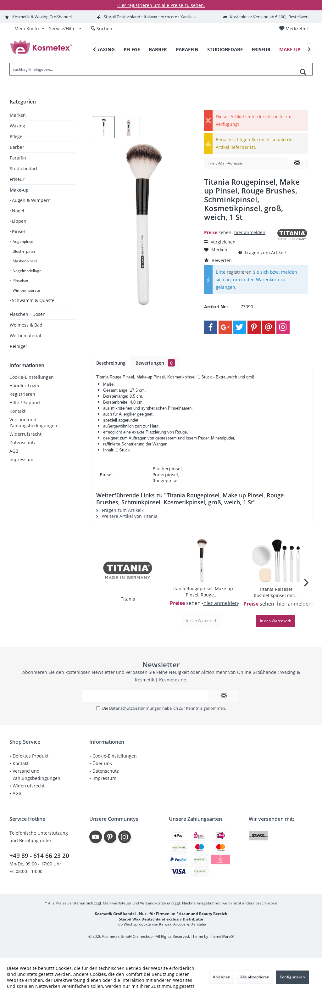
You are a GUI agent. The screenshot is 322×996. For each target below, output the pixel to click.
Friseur (17, 179)
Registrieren (22, 394)
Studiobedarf (23, 168)
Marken (18, 115)
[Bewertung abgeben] (239, 225)
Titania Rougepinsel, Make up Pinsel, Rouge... (202, 591)
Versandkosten (153, 903)
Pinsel (18, 231)
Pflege (16, 136)
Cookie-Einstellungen (31, 377)
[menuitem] (293, 29)
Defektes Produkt (30, 756)
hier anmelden (249, 232)
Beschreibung (110, 363)
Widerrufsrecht (25, 434)
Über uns (102, 763)
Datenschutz (22, 442)
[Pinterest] (254, 327)
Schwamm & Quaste (32, 300)
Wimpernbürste (26, 290)
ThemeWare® (221, 936)
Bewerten (221, 260)
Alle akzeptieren (254, 977)
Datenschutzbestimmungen (135, 708)
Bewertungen (154, 363)
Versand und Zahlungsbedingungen (33, 422)
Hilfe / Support (24, 403)
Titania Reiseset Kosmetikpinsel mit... (276, 592)
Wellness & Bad (26, 325)
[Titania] (128, 571)
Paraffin (18, 158)
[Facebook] (210, 327)
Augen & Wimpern (31, 200)
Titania (128, 599)
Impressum (21, 459)
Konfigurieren (292, 977)
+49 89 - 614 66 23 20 (39, 856)
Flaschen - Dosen (28, 314)
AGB (13, 451)
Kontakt (17, 411)
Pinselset (20, 280)
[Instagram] (283, 327)
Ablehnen (221, 977)
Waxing (17, 126)
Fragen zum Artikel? (265, 252)
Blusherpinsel (24, 251)
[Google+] (225, 327)
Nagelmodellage (27, 270)
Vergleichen (222, 242)
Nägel (17, 211)
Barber (17, 147)
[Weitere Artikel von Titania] (292, 235)
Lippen (18, 221)
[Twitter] (239, 327)
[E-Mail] (268, 327)
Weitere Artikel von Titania (129, 516)
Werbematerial (25, 336)
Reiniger (18, 346)
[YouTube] (95, 837)
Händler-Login (24, 386)
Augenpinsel (23, 241)
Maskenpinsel (24, 261)
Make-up (19, 190)
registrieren (239, 272)
